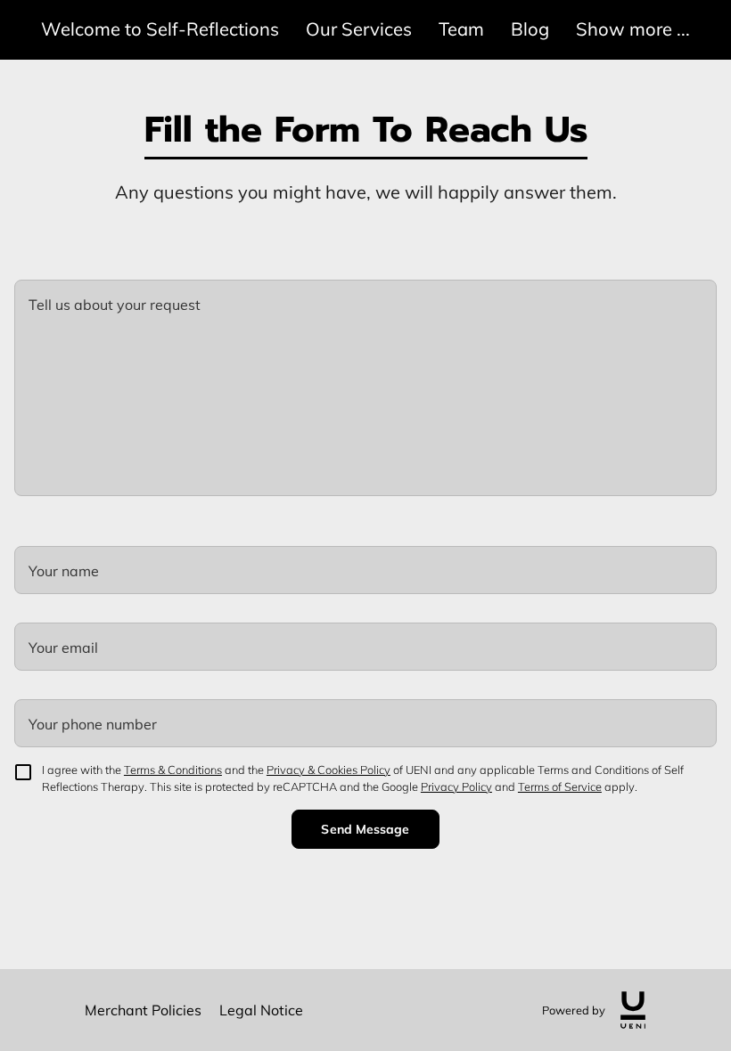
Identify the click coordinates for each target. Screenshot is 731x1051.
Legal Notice (261, 1010)
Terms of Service (560, 786)
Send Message (365, 829)
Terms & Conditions (173, 769)
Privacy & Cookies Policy (328, 769)
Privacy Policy (456, 786)
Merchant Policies (143, 1010)
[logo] (633, 1010)
